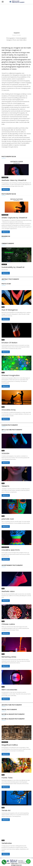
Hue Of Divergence (10, 310)
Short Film (4, 264)
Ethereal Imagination (11, 375)
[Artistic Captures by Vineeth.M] (16, 205)
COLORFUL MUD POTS (11, 550)
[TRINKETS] (16, 473)
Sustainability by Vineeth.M (13, 267)
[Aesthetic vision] (16, 579)
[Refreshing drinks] (16, 644)
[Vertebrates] (16, 830)
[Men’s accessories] (16, 677)
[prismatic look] (16, 506)
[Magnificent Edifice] (16, 732)
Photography (5, 177)
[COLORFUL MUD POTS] (16, 537)
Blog (3, 307)
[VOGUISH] (16, 441)
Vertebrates (7, 843)
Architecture (5, 742)
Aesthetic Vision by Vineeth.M (14, 180)
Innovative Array (9, 410)
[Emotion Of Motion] (16, 330)
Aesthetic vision (8, 591)
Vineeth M (16, 33)
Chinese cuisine (8, 624)
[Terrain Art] (16, 798)
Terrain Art (6, 810)
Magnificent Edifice (10, 745)
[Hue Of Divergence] (16, 297)
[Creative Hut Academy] (17, 2)
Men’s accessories (10, 690)
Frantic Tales (7, 778)
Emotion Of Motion (9, 343)
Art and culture (5, 547)
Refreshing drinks (9, 657)
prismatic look (8, 519)
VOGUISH (5, 453)
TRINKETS (5, 486)
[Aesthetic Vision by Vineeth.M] (16, 168)
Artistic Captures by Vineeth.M (14, 218)
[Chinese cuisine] (16, 611)
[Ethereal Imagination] (16, 363)
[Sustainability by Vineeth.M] (16, 254)
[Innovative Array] (16, 397)
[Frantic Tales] (16, 765)
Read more (6, 189)
